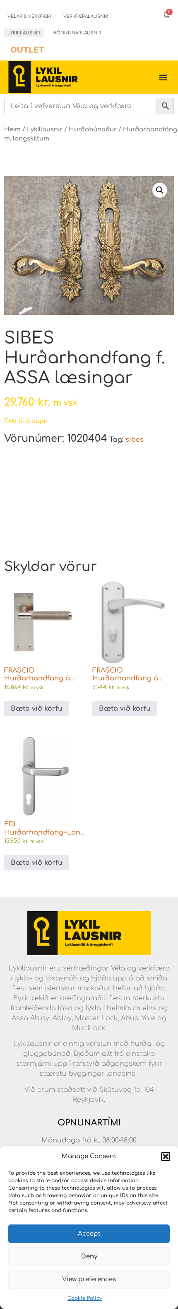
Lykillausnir (23, 33)
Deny (89, 1256)
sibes (134, 439)
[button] (165, 1156)
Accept (89, 1233)
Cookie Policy (84, 1298)
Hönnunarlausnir (77, 33)
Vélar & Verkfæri (29, 16)
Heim (12, 129)
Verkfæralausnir (85, 16)
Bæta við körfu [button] (37, 708)
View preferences (89, 1279)
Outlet (27, 50)
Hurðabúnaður (93, 129)
